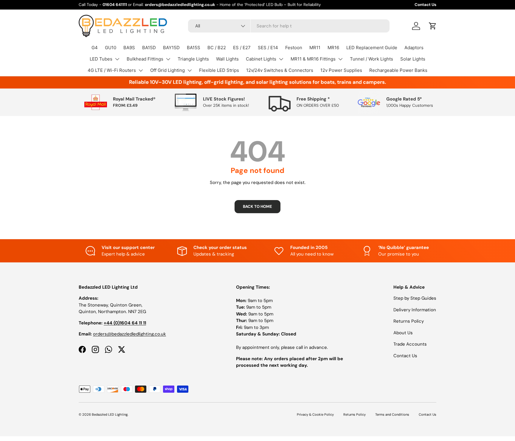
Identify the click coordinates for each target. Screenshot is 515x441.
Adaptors (414, 47)
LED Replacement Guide (371, 47)
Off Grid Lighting (167, 70)
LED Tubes (101, 59)
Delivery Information (414, 310)
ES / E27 (242, 47)
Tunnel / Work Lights (371, 59)
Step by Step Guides (414, 298)
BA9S (129, 47)
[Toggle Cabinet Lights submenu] (281, 59)
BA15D (149, 47)
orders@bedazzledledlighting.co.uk (129, 334)
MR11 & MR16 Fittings (313, 59)
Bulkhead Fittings (145, 59)
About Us (403, 333)
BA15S (193, 47)
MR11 (314, 47)
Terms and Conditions (392, 414)
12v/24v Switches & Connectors (279, 70)
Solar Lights (412, 59)
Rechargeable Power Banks (398, 70)
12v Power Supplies (341, 70)
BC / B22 (216, 47)
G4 (94, 47)
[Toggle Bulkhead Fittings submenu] (168, 59)
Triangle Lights (193, 59)
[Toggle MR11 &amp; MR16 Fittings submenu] (340, 59)
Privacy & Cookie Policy (315, 414)
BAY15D (171, 47)
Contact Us (425, 4)
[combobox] (289, 26)
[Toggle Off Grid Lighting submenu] (189, 70)
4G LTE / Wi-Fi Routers (112, 70)
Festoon (293, 47)
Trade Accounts (410, 344)
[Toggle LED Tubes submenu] (117, 59)
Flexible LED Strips (219, 70)
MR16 (333, 47)
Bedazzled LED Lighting (110, 414)
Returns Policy (408, 321)
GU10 (110, 47)
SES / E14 (268, 47)
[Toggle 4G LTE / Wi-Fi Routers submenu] (140, 70)
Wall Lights (227, 59)
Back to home (257, 206)
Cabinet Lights (261, 59)
